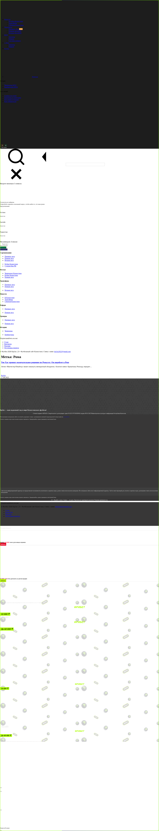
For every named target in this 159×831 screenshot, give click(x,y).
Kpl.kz (3, 375)
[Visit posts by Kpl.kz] (3, 373)
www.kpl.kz (66, 416)
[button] (5, 614)
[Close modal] (1, 787)
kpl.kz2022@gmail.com (62, 351)
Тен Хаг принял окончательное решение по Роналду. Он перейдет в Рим (35, 362)
